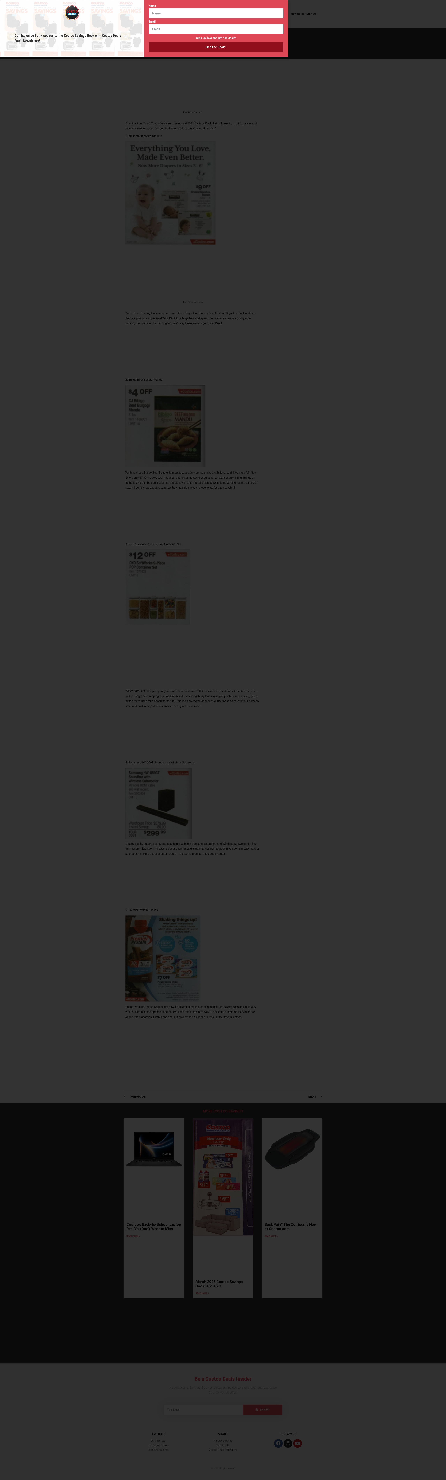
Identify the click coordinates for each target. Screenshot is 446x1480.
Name (152, 6)
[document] (223, 740)
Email (152, 21)
